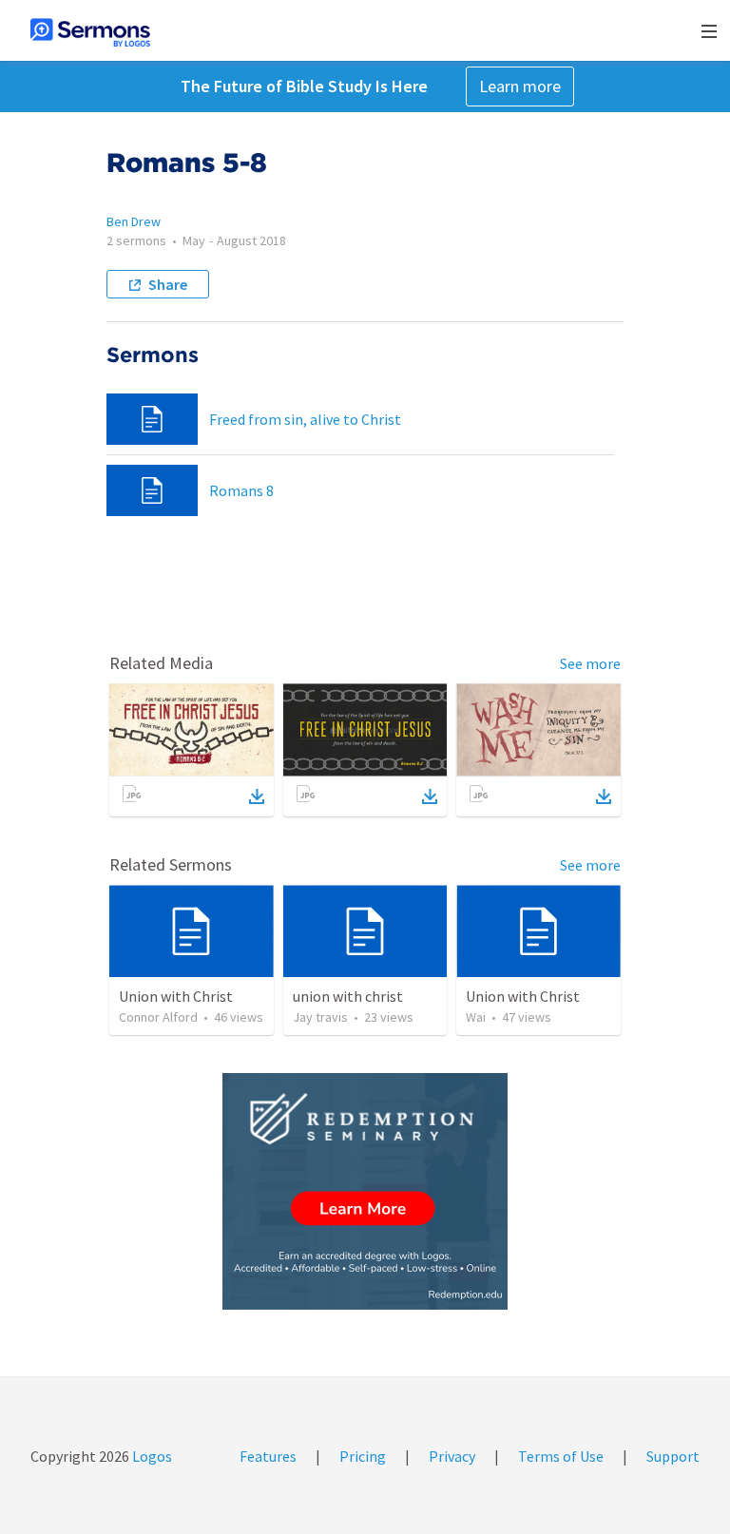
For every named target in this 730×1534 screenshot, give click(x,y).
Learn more (520, 86)
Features (268, 1456)
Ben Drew (133, 221)
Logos (150, 1456)
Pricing (362, 1456)
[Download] (256, 796)
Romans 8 (241, 490)
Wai (476, 1017)
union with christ (348, 996)
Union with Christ (176, 996)
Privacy (452, 1456)
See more (590, 663)
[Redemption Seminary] (365, 1191)
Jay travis (320, 1017)
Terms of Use (561, 1456)
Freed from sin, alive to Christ (305, 419)
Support (673, 1456)
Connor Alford (158, 1017)
